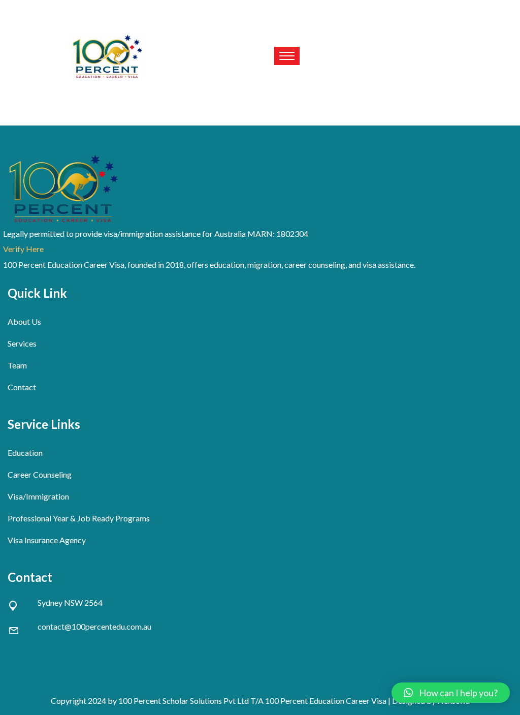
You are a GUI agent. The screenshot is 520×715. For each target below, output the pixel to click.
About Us (24, 321)
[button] (451, 692)
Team (17, 365)
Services (22, 343)
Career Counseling (40, 474)
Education (25, 452)
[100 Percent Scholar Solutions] (107, 56)
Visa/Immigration (38, 496)
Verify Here (23, 249)
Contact (22, 387)
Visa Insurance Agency (47, 540)
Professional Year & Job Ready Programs (79, 518)
